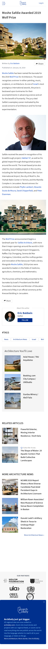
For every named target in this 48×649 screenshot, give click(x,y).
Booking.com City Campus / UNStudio (29, 379)
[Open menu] (3, 3)
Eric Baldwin (25, 313)
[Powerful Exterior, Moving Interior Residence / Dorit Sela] (10, 436)
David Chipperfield (25, 190)
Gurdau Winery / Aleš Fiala (30, 396)
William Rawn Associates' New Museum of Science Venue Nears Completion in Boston (32, 504)
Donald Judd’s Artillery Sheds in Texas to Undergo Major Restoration (31, 523)
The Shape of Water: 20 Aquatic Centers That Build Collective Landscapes (31, 455)
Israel (35, 84)
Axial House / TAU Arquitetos (31, 358)
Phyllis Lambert (26, 187)
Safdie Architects (25, 242)
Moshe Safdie (8, 73)
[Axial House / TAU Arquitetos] (13, 363)
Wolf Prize (14, 76)
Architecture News (20, 339)
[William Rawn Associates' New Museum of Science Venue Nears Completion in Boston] (10, 506)
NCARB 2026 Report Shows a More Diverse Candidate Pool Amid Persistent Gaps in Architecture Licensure (31, 487)
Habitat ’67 (26, 158)
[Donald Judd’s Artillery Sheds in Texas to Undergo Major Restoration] (10, 525)
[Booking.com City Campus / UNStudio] (13, 382)
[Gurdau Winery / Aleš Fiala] (13, 401)
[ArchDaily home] (23, 3)
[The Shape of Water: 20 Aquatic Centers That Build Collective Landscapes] (10, 455)
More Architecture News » (34, 535)
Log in (41, 3)
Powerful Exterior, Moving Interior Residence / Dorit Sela (31, 432)
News (6, 339)
